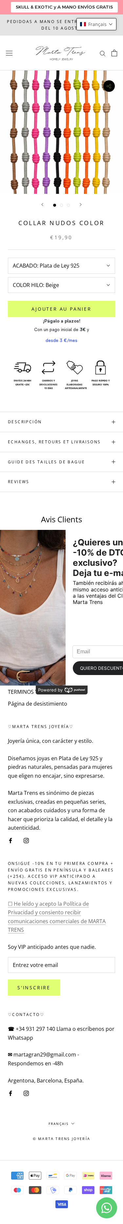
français (59, 1123)
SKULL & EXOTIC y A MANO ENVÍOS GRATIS (64, 7)
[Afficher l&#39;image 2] (61, 205)
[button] (96, 24)
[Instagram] (26, 840)
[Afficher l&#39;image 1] (54, 205)
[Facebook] (10, 840)
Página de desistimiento (37, 703)
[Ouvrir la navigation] (9, 53)
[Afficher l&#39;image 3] (68, 205)
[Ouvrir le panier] (114, 53)
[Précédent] (42, 204)
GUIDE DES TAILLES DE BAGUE (46, 462)
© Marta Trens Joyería (61, 1138)
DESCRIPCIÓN (25, 422)
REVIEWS (19, 481)
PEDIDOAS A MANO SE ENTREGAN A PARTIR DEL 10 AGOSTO (61, 25)
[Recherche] (103, 53)
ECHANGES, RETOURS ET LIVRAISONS (54, 442)
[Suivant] (81, 204)
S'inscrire (34, 987)
